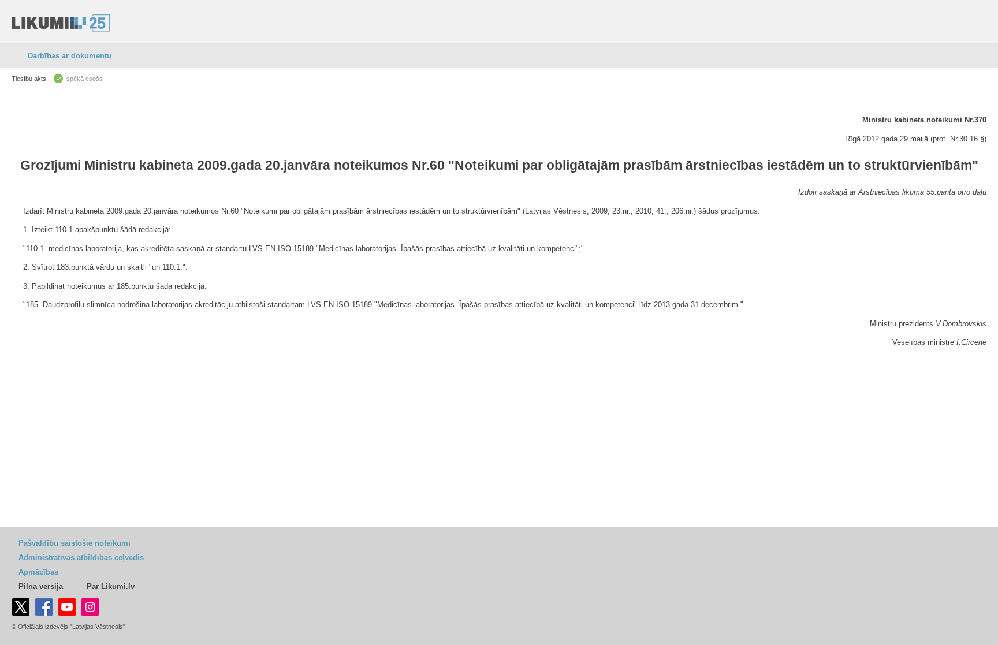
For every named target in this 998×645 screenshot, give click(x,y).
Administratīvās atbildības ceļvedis (81, 557)
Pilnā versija (40, 586)
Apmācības (38, 572)
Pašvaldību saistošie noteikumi (74, 543)
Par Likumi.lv (111, 586)
